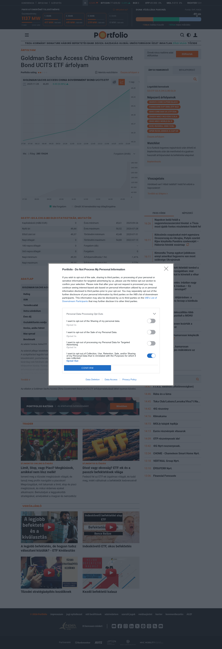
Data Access (111, 379)
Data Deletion (93, 379)
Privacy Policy (129, 379)
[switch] (151, 321)
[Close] (167, 270)
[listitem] (111, 313)
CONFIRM (88, 368)
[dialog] (111, 324)
